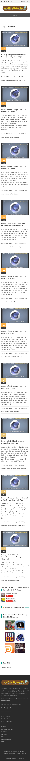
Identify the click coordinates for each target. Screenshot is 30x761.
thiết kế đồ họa (19, 80)
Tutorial (10, 76)
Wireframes (17, 580)
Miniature (4, 742)
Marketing (4, 734)
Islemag (8, 758)
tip (24, 80)
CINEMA (8, 80)
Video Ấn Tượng (15, 753)
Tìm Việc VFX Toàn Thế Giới (14, 607)
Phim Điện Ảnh (5, 719)
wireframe (23, 247)
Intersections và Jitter (6, 525)
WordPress (20, 758)
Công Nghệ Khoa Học (7, 729)
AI (1, 724)
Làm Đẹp (6, 751)
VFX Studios (14, 751)
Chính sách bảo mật (6, 711)
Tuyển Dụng (5, 753)
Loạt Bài (24, 753)
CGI (7, 76)
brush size (23, 243)
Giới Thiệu (15, 756)
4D (19, 76)
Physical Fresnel (8, 356)
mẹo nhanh (13, 80)
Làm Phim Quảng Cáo (7, 716)
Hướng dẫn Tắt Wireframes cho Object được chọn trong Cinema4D (14, 557)
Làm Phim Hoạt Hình (6, 721)
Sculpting (7, 137)
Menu (23, 1)
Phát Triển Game (6, 739)
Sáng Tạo (3, 726)
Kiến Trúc (3, 731)
